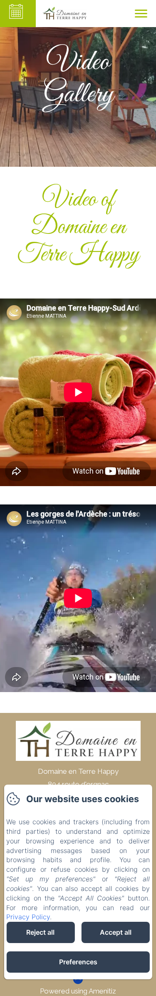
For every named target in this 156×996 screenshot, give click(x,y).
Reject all (40, 932)
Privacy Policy (28, 917)
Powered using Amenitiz (78, 991)
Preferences (78, 962)
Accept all (115, 932)
